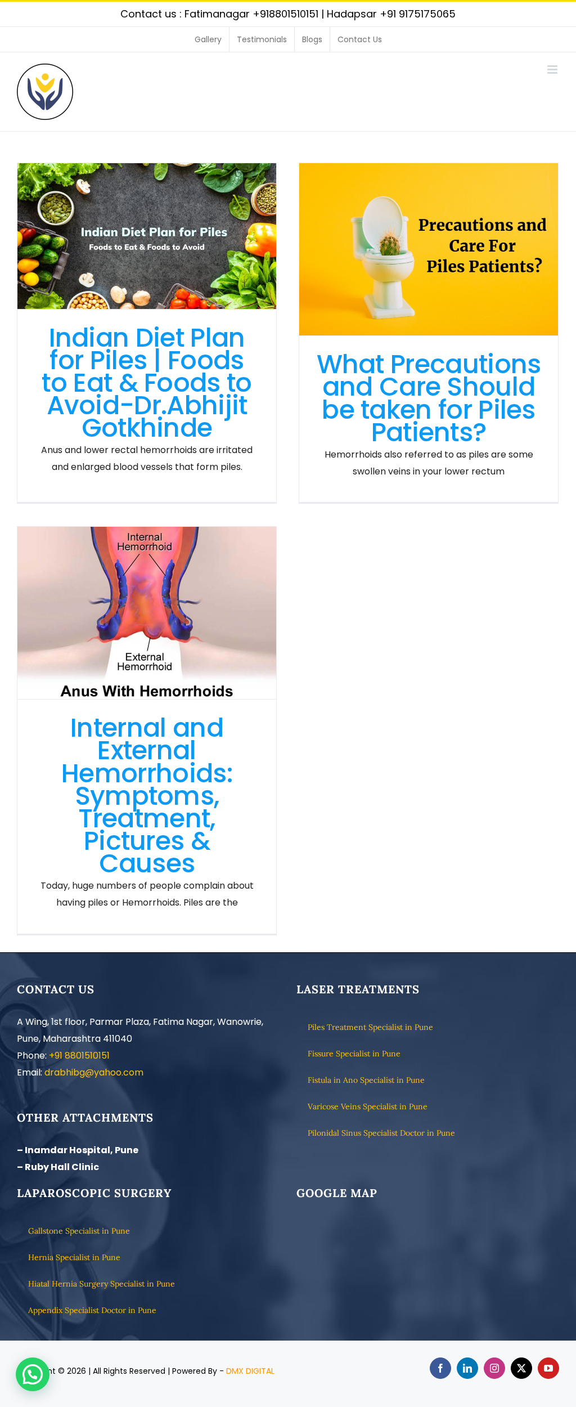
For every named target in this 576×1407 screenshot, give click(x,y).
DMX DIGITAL (250, 1371)
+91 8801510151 (79, 1055)
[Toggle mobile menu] (553, 69)
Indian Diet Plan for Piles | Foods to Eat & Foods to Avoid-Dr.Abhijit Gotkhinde (147, 236)
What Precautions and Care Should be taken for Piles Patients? (429, 250)
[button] (33, 1374)
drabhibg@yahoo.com (93, 1072)
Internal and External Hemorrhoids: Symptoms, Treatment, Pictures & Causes (147, 613)
